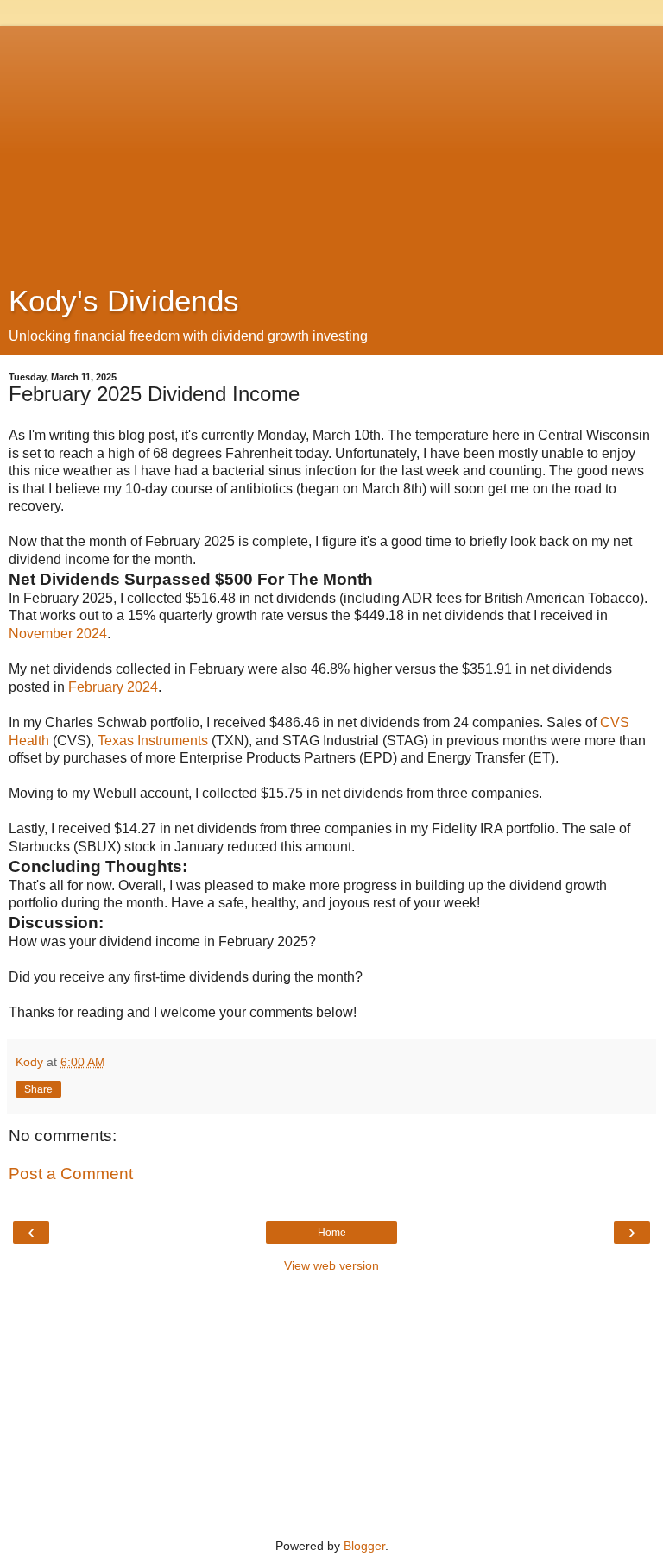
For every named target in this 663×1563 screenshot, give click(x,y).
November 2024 (58, 633)
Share (38, 1089)
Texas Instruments (153, 740)
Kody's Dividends (124, 301)
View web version (331, 1265)
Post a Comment (71, 1173)
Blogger (364, 1546)
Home (332, 1233)
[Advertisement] (331, 146)
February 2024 (113, 687)
